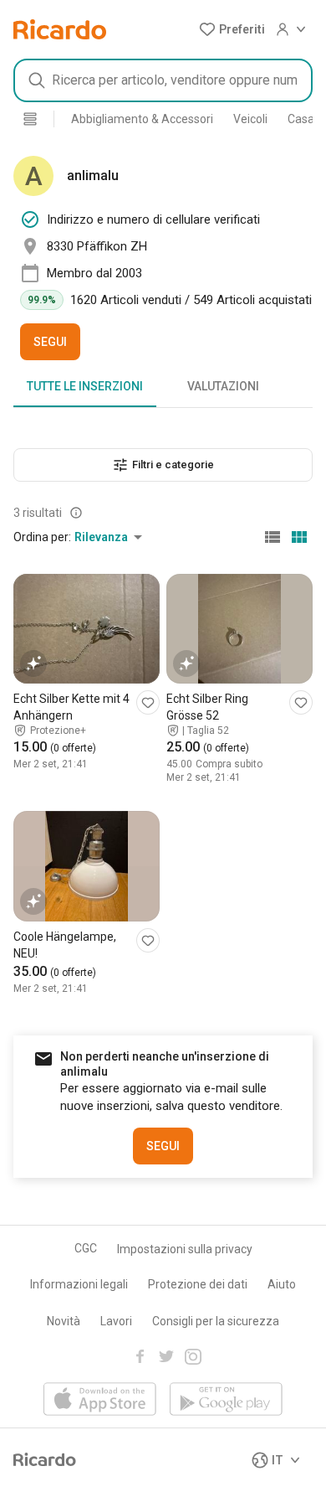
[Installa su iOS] (99, 1400)
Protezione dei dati (197, 1284)
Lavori (116, 1321)
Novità (63, 1321)
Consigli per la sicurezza (215, 1321)
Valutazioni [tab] (223, 386)
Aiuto (281, 1284)
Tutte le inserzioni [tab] (85, 386)
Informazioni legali (79, 1284)
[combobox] (163, 80)
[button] (232, 29)
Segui (50, 341)
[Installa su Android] (226, 1400)
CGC (85, 1248)
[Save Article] (148, 702)
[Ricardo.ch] (59, 29)
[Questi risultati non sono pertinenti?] (76, 513)
